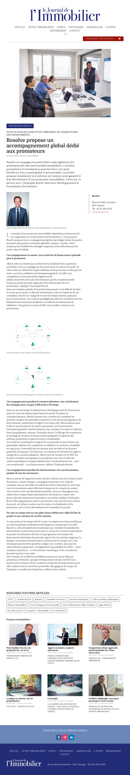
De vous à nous (15, 610)
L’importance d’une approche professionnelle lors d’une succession (103, 650)
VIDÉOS (61, 27)
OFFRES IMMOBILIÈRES (41, 27)
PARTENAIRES (76, 27)
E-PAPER (110, 27)
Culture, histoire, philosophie (105, 599)
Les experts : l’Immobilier (37, 610)
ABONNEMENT (58, 31)
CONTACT (74, 31)
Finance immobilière (29, 156)
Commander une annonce (99, 39)
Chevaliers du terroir (55, 599)
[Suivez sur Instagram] (65, 737)
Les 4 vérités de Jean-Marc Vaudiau (79, 605)
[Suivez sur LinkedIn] (71, 737)
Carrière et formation (78, 599)
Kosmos (38, 599)
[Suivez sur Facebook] (58, 737)
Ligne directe (104, 605)
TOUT (10, 599)
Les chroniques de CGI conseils (45, 605)
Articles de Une (24, 599)
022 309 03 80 (98, 764)
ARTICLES (20, 27)
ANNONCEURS (95, 27)
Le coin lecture (59, 610)
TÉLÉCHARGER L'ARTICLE (20, 126)
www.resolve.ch (100, 212)
